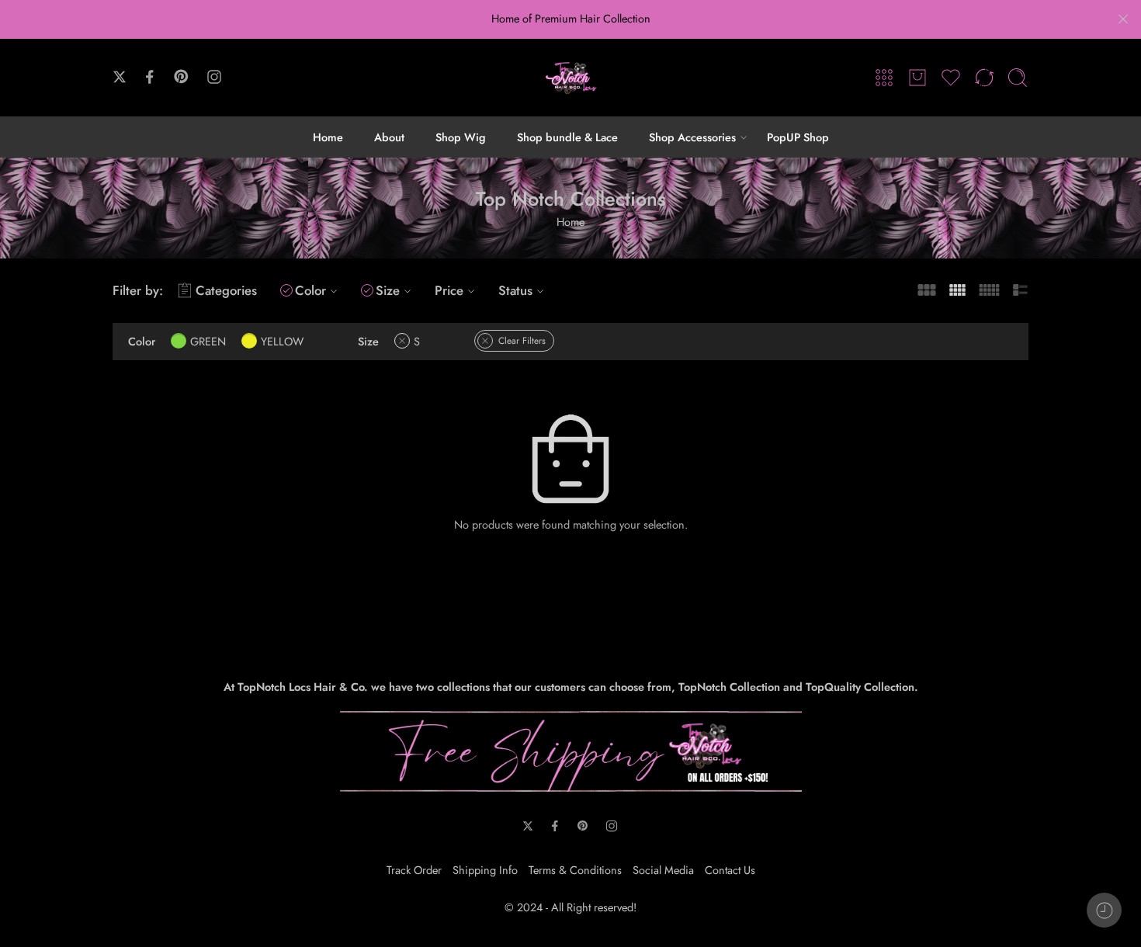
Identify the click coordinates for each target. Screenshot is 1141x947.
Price (449, 290)
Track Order (414, 870)
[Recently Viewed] (1104, 910)
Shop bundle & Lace (567, 137)
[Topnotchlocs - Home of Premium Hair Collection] (570, 77)
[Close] (1123, 19)
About (389, 137)
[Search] (1017, 77)
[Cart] (917, 77)
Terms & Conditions (575, 870)
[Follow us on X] (120, 77)
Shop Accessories (692, 137)
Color (310, 290)
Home (328, 137)
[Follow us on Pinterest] (181, 76)
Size (388, 290)
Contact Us (730, 870)
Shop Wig (460, 137)
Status (515, 290)
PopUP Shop (798, 137)
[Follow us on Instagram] (214, 76)
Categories (226, 290)
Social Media (663, 870)
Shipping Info (485, 870)
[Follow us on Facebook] (150, 77)
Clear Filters (522, 341)
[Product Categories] (884, 77)
